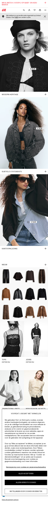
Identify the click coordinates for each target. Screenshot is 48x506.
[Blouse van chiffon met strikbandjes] (30, 312)
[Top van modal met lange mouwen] (30, 276)
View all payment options (10, 500)
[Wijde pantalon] (6, 312)
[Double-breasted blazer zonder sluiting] (18, 312)
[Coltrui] (6, 294)
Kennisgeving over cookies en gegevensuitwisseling (26, 467)
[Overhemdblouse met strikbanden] (30, 294)
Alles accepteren (26, 473)
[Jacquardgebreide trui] (18, 276)
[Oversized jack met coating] (18, 294)
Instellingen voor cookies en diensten (26, 491)
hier (16, 17)
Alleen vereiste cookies (26, 482)
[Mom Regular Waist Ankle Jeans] (6, 276)
